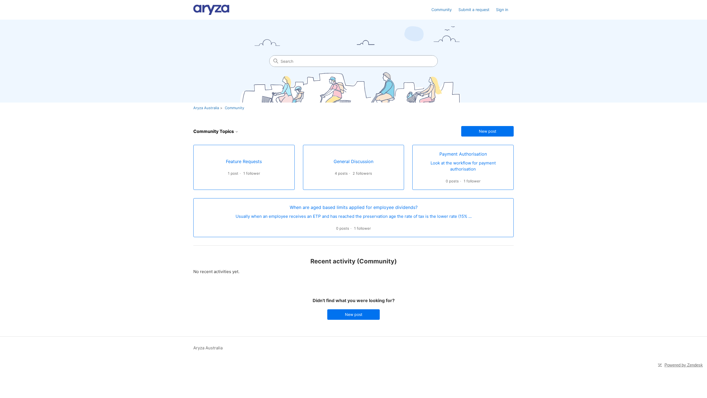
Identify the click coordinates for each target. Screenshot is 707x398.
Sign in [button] (502, 9)
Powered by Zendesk (683, 365)
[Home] (211, 10)
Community (441, 9)
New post (487, 131)
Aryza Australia (206, 108)
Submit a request (473, 9)
